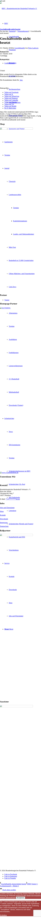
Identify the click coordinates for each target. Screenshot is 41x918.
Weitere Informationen (7, 898)
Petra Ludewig (33, 48)
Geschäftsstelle (19, 48)
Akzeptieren (20, 898)
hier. (21, 80)
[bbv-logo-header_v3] (18, 8)
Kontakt (3, 515)
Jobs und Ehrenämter (7, 508)
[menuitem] (22, 484)
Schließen (3, 915)
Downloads (4, 519)
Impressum (4, 523)
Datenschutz (4, 526)
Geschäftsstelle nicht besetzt (10, 29)
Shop (2, 511)
